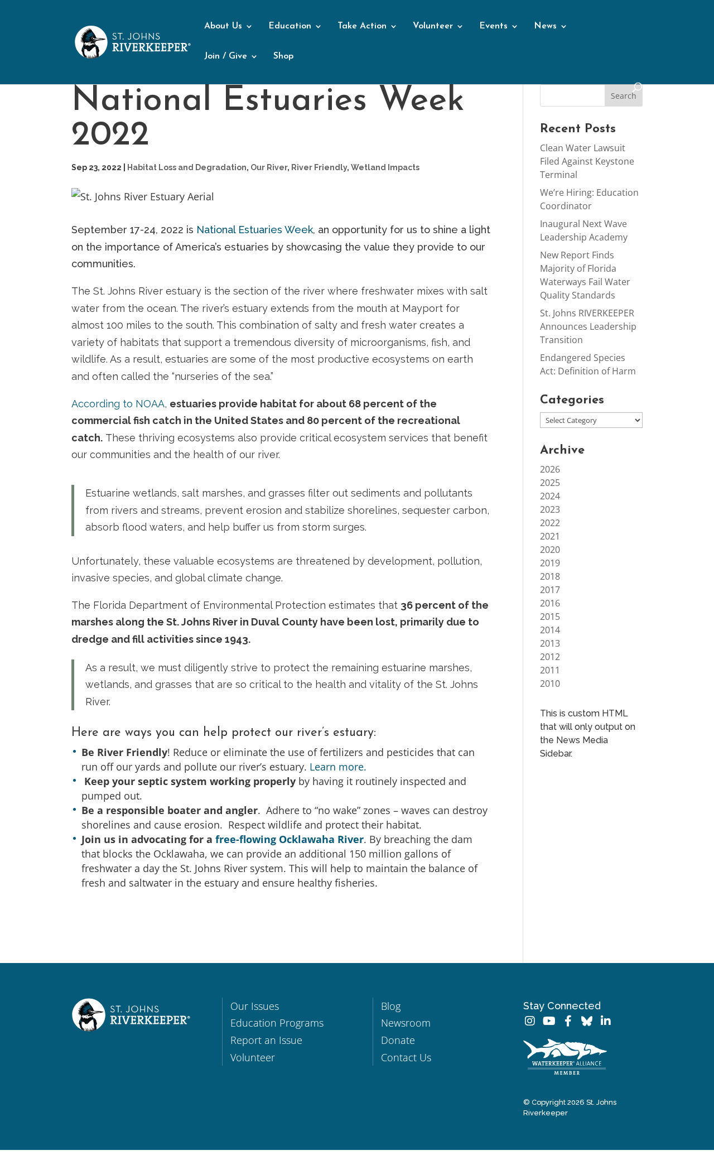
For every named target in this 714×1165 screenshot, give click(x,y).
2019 (550, 563)
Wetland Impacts (385, 167)
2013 (550, 643)
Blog (391, 1006)
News (545, 26)
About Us (223, 26)
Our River (268, 167)
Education (289, 26)
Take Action (362, 26)
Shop (283, 56)
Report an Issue (266, 1040)
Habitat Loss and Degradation (187, 167)
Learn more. (338, 766)
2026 (550, 469)
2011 (550, 670)
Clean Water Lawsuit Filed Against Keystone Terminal (587, 161)
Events (493, 26)
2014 (550, 630)
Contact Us (406, 1057)
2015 (550, 616)
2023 (550, 509)
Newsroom (406, 1022)
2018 (550, 576)
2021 (550, 536)
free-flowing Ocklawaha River (289, 839)
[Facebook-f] (568, 1021)
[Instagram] (530, 1021)
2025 (550, 482)
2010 (550, 683)
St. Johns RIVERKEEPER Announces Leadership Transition (588, 326)
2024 (550, 496)
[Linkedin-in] (605, 1021)
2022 (550, 523)
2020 (550, 549)
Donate (398, 1040)
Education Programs (277, 1022)
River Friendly (319, 167)
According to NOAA (118, 404)
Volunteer (433, 26)
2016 (550, 603)
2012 (550, 657)
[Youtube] (549, 1021)
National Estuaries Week (254, 229)
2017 (550, 590)
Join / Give (225, 56)
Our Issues (254, 1006)
